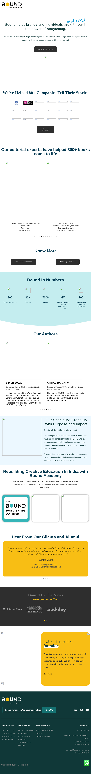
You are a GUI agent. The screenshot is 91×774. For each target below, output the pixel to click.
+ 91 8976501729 (81, 753)
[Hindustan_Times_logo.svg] (12, 609)
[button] (86, 5)
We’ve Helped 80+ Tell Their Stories (45, 92)
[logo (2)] (56, 609)
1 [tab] (44, 621)
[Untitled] (34, 609)
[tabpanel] (45, 610)
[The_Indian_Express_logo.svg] (79, 609)
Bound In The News (45, 595)
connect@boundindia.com (77, 750)
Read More (47, 674)
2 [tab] (47, 621)
